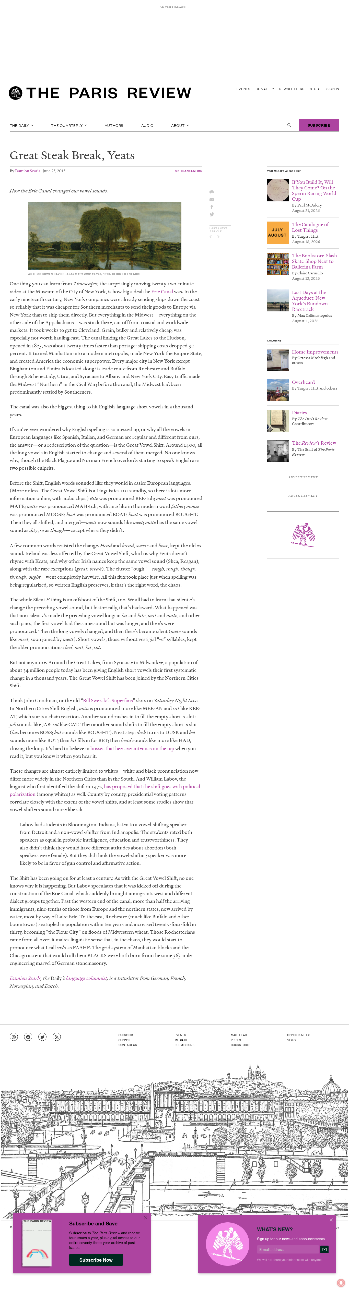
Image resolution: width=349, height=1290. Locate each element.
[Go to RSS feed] (57, 1037)
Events (243, 88)
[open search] (289, 125)
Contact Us (128, 1044)
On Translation (189, 170)
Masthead (239, 1034)
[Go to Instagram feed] (14, 1037)
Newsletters (292, 88)
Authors (114, 125)
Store (315, 88)
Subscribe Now (96, 1260)
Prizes (236, 1040)
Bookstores (241, 1044)
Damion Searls (27, 171)
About (178, 125)
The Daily (20, 125)
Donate (263, 88)
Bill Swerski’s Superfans (108, 700)
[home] (100, 94)
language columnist (86, 978)
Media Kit (182, 1040)
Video (291, 1040)
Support (125, 1040)
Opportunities (298, 1034)
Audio (147, 125)
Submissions (185, 1044)
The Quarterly (67, 125)
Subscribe (319, 125)
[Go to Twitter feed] (42, 1037)
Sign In (333, 88)
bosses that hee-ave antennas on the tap (132, 748)
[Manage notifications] (337, 1279)
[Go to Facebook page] (28, 1037)
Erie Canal (162, 291)
